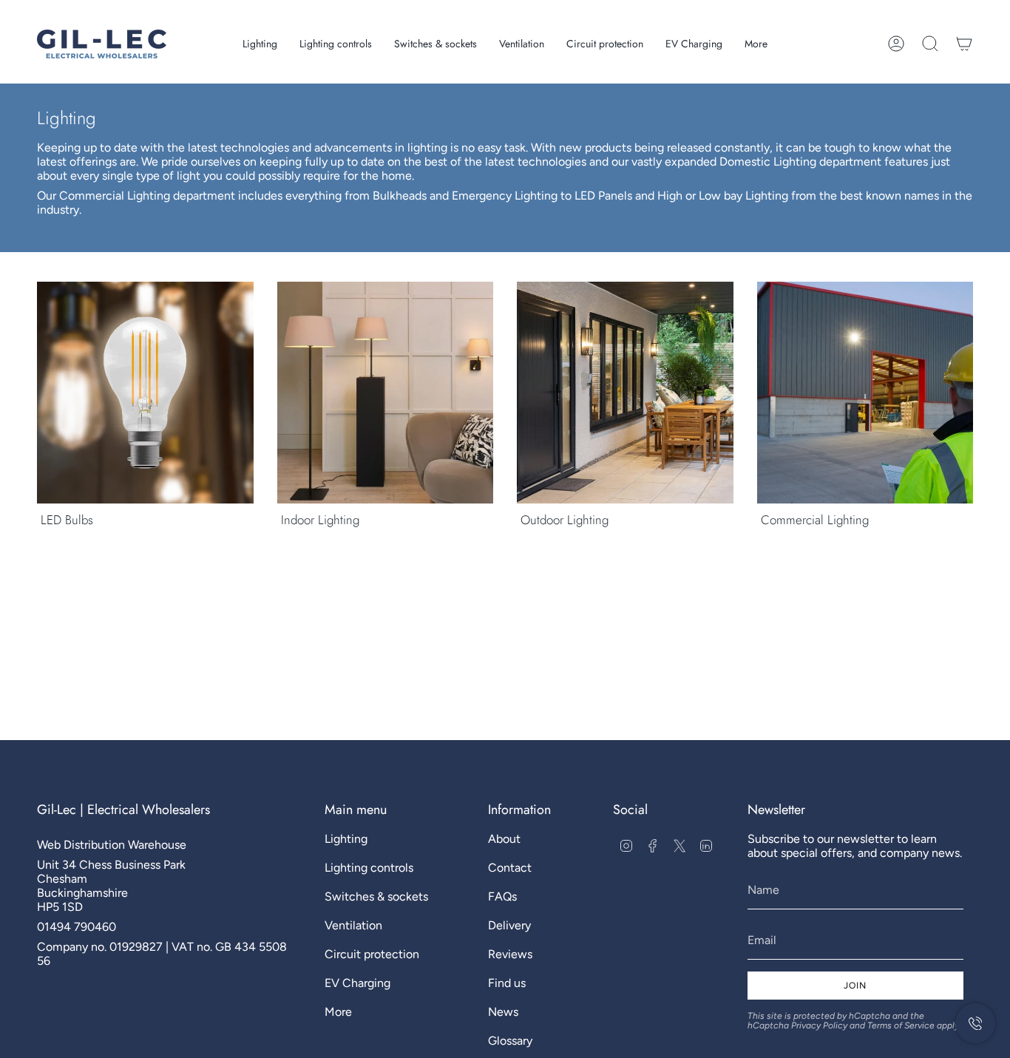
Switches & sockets (376, 896)
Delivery (509, 925)
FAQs (502, 896)
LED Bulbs (67, 520)
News (503, 1012)
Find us (507, 983)
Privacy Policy (819, 1025)
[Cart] (964, 43)
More (338, 1012)
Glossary (510, 1041)
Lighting (346, 839)
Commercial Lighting (815, 520)
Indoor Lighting (320, 520)
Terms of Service (901, 1025)
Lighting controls (369, 868)
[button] (259, 44)
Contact (510, 868)
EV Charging (357, 983)
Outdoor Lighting (565, 520)
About (504, 839)
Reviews (510, 954)
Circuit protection (372, 954)
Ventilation (353, 925)
